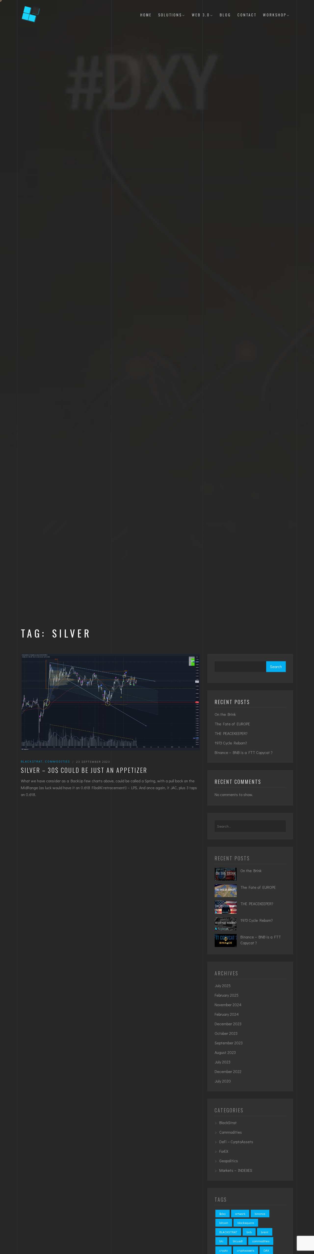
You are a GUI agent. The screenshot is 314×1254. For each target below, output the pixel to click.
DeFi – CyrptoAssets (236, 1141)
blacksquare (245, 1222)
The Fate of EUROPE (232, 723)
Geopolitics (228, 1160)
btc (221, 1241)
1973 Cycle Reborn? (231, 742)
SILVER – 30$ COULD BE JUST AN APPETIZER (84, 770)
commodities (260, 1241)
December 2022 (228, 1071)
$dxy (222, 1213)
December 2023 (228, 1023)
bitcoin (223, 1222)
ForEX (223, 1151)
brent (264, 1232)
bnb (249, 1232)
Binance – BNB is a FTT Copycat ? (244, 752)
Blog (225, 14)
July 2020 (223, 1080)
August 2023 (225, 1052)
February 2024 (227, 1014)
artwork (240, 1213)
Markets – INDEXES (235, 1170)
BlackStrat (32, 761)
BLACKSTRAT (228, 1232)
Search (276, 666)
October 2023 (226, 1033)
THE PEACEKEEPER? (231, 733)
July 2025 (223, 985)
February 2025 (226, 995)
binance (260, 1213)
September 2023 (229, 1042)
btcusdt (238, 1241)
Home (146, 14)
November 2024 (228, 1004)
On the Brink (225, 714)
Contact (247, 14)
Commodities (57, 761)
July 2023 (222, 1061)
